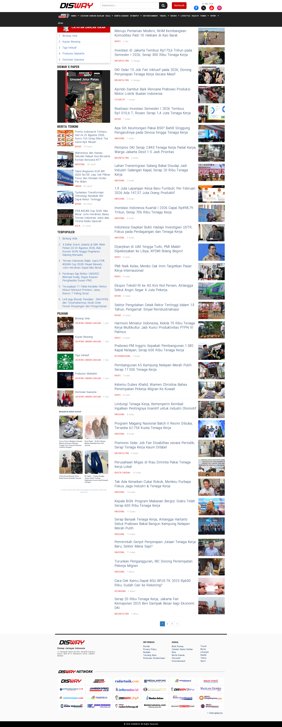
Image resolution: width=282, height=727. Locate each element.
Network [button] (179, 6)
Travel (163, 16)
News (73, 16)
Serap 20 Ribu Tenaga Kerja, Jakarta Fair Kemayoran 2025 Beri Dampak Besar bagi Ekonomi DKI (154, 603)
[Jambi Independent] (71, 689)
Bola (108, 16)
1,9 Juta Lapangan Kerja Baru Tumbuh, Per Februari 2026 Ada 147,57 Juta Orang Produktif (155, 190)
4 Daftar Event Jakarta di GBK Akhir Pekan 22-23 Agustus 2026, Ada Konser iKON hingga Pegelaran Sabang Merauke (82, 250)
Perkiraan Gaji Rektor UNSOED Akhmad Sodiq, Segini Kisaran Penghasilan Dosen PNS (79, 277)
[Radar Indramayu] (182, 681)
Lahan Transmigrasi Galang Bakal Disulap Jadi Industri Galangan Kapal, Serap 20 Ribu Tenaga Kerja (151, 170)
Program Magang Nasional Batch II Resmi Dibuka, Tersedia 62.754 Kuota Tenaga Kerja (154, 425)
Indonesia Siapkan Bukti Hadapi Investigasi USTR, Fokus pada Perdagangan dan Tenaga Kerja (153, 229)
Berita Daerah (121, 16)
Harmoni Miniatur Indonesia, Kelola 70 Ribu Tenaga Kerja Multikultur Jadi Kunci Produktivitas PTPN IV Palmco (155, 328)
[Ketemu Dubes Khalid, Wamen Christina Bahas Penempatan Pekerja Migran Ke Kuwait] (211, 390)
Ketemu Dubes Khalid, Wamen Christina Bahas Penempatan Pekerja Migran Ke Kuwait (151, 387)
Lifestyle (185, 16)
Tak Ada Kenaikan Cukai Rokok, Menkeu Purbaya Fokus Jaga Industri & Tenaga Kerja (153, 484)
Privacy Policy (149, 649)
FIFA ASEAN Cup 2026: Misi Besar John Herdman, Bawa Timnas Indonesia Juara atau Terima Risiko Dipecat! (92, 216)
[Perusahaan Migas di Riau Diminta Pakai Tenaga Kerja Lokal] (211, 467)
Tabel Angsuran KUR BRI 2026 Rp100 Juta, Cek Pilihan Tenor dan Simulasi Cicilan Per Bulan (92, 176)
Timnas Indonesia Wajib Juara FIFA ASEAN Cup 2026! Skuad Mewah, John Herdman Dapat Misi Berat (81, 264)
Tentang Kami (150, 655)
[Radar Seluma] (154, 706)
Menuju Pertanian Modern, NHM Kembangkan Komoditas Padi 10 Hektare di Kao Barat (150, 33)
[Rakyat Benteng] (182, 706)
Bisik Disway (178, 646)
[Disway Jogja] (127, 698)
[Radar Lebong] (127, 706)
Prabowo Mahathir (72, 53)
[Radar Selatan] (210, 706)
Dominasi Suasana (71, 59)
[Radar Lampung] (154, 689)
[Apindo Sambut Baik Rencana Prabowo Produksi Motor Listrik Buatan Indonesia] (211, 94)
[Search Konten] (163, 5)
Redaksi (146, 652)
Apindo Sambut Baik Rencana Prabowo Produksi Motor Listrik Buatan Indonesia (152, 91)
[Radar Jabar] (154, 698)
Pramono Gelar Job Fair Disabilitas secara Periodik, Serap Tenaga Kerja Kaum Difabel (155, 445)
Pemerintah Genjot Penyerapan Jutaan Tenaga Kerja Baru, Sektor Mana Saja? (155, 544)
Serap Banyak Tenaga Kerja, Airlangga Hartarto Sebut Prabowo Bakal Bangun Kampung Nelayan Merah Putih (152, 524)
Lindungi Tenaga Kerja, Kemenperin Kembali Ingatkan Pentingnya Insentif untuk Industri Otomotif (155, 406)
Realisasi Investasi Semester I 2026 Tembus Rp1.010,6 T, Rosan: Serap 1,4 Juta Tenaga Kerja (153, 111)
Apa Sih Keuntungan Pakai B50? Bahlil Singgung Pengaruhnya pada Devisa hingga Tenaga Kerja (152, 130)
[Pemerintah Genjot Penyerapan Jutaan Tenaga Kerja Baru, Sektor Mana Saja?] (211, 547)
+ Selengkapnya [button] (215, 713)
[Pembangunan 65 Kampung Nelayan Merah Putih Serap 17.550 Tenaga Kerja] (211, 370)
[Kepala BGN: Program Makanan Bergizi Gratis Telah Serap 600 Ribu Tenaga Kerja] (211, 506)
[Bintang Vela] (65, 325)
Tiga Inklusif (68, 47)
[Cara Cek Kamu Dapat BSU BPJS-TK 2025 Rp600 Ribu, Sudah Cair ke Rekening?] (211, 586)
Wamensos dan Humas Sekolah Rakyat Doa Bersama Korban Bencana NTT (92, 156)
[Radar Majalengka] (99, 698)
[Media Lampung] (154, 681)
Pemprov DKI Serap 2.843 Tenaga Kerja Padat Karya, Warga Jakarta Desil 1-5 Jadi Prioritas (155, 150)
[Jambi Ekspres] (99, 689)
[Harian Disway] (99, 681)
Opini (60, 23)
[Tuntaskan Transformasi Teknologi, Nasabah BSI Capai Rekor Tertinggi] (65, 199)
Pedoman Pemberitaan (154, 658)
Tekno (203, 16)
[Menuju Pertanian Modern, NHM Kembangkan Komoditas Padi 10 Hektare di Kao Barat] (211, 36)
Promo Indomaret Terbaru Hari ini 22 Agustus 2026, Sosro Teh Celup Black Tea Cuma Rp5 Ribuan (91, 137)
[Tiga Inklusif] (65, 362)
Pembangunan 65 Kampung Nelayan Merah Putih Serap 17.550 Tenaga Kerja (153, 367)
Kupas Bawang (69, 41)
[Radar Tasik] (127, 681)
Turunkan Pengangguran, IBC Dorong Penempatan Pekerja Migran (153, 563)
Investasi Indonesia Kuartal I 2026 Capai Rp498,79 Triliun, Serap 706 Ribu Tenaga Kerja (154, 210)
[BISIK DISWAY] (64, 15)
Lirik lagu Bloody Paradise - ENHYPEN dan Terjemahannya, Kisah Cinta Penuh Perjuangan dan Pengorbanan (83, 303)
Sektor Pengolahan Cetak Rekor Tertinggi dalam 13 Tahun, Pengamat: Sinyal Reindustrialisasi (154, 307)
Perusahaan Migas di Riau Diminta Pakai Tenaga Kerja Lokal (153, 464)
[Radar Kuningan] (71, 698)
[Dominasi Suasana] (65, 398)
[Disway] (71, 681)
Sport (213, 16)
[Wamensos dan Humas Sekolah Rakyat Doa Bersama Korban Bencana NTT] (65, 159)
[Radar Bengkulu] (99, 706)
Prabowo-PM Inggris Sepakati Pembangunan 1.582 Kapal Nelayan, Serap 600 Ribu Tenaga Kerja (154, 348)
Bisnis (174, 16)
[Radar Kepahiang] (182, 698)
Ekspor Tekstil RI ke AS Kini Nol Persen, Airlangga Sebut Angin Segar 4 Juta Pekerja (154, 288)
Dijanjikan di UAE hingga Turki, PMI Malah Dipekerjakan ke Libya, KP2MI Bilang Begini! (149, 249)
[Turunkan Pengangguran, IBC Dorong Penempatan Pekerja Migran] (211, 566)
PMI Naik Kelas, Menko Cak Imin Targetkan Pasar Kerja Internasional (153, 268)
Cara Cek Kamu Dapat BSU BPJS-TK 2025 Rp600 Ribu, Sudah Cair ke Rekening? (153, 583)
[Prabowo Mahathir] (65, 380)
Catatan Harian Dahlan (92, 16)
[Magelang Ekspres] (210, 689)
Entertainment (150, 16)
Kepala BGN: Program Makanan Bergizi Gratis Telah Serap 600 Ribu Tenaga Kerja (155, 503)
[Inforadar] (127, 689)
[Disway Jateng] (182, 689)
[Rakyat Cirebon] (210, 681)
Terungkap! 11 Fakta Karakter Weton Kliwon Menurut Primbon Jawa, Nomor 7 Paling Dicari (83, 290)
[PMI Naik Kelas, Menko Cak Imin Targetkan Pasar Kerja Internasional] (211, 271)
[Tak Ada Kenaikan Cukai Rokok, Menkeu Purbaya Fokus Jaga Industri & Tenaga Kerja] (211, 487)
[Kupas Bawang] (65, 343)
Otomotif (134, 16)
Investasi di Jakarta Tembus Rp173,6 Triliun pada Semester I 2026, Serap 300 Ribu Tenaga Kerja (153, 52)
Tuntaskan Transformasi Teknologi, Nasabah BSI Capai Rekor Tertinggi (89, 196)
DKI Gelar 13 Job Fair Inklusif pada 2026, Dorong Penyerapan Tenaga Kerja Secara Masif (153, 72)
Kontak (146, 646)
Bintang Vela (68, 36)
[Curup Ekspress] (210, 698)
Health (195, 16)
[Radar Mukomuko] (71, 706)
